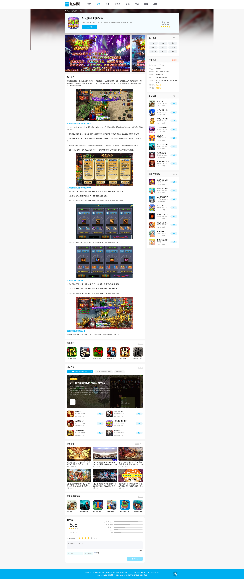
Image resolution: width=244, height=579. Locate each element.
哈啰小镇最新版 (162, 119)
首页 (89, 4)
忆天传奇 (117, 430)
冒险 (172, 43)
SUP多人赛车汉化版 (163, 127)
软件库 (117, 4)
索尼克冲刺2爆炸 (162, 110)
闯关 (163, 43)
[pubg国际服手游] (152, 199)
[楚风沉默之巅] (109, 414)
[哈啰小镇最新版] (152, 120)
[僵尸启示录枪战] (152, 146)
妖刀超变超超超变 (120, 421)
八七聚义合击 (79, 421)
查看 (100, 414)
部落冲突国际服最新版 (163, 180)
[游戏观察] (72, 4)
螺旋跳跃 (160, 136)
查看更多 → (139, 444)
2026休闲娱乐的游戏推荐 (173, 47)
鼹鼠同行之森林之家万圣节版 (163, 240)
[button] (67, 53)
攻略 (128, 4)
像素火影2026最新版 (163, 214)
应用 (107, 4)
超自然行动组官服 (163, 161)
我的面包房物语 (162, 223)
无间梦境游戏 (161, 153)
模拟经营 (153, 52)
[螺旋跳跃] (152, 138)
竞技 (163, 52)
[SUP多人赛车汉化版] (152, 129)
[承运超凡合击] (70, 433)
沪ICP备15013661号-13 (139, 575)
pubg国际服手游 (162, 197)
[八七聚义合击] (70, 423)
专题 (137, 4)
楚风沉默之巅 (119, 411)
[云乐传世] (70, 414)
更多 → (140, 343)
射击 (172, 52)
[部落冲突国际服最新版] (152, 182)
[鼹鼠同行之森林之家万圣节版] (152, 242)
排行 (146, 4)
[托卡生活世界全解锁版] (152, 190)
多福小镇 (160, 101)
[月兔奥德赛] (152, 233)
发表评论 (135, 559)
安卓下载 (89, 27)
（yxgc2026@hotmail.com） (138, 572)
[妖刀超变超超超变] (109, 423)
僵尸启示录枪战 (162, 144)
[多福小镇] (152, 103)
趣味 (163, 47)
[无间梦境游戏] (152, 155)
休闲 (153, 43)
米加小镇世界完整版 (163, 205)
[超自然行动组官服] (152, 163)
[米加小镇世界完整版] (152, 207)
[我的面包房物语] (152, 225)
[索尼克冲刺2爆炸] (152, 112)
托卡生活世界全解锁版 (163, 188)
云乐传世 (78, 411)
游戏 (98, 4)
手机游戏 (74, 11)
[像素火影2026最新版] (152, 216)
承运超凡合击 (79, 430)
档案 (155, 4)
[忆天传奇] (109, 433)
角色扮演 (153, 47)
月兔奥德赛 (161, 231)
